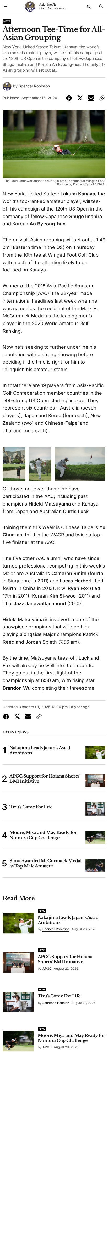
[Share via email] (90, 98)
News (6, 21)
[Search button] (89, 6)
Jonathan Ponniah (55, 1003)
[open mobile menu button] (6, 6)
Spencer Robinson (34, 86)
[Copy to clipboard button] (100, 98)
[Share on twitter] (79, 98)
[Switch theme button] (101, 6)
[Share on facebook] (70, 98)
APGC (47, 969)
